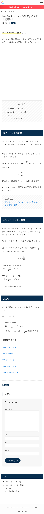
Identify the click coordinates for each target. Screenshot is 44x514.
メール (7, 443)
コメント (8, 409)
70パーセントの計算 (15, 108)
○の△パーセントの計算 (16, 112)
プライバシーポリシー (22, 507)
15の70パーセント (9, 353)
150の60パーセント (10, 366)
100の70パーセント (10, 372)
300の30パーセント (10, 359)
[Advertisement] (22, 72)
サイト (7, 450)
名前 (6, 435)
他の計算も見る (16, 118)
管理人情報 (34, 507)
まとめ (10, 115)
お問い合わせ (10, 507)
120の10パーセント (10, 347)
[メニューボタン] (41, 2)
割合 (13, 23)
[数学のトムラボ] (2, 2)
